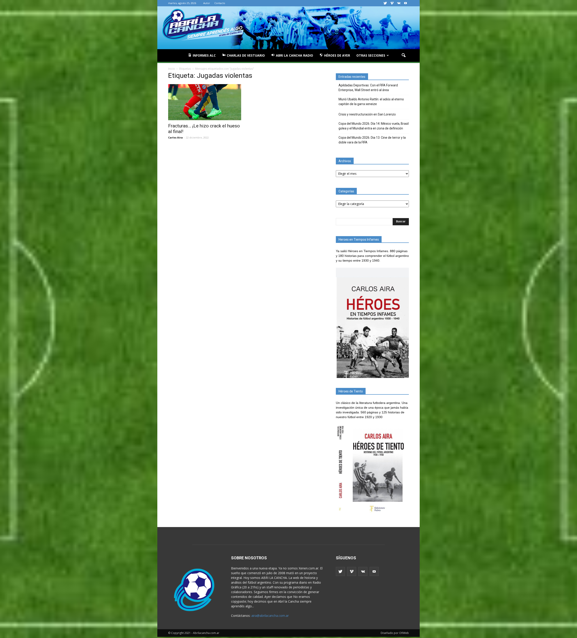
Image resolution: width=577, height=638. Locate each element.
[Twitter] (385, 3)
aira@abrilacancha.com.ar (270, 615)
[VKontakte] (398, 3)
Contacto (219, 3)
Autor (206, 3)
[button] (403, 55)
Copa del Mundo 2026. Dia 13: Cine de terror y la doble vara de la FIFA (372, 140)
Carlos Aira (175, 137)
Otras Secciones (370, 55)
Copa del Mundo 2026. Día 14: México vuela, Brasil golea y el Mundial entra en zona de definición (374, 126)
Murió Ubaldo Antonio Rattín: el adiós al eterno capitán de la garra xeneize (371, 101)
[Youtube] (405, 3)
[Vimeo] (392, 3)
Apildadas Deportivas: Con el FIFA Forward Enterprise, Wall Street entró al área (368, 87)
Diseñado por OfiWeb (395, 633)
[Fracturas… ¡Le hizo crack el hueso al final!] (204, 102)
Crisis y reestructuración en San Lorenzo (367, 114)
